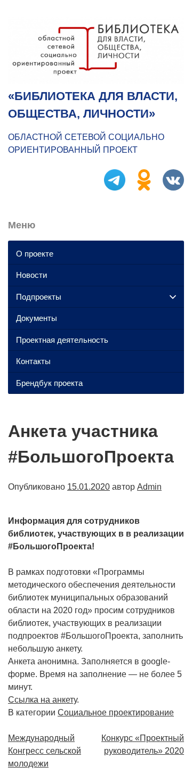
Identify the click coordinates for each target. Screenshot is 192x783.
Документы (36, 318)
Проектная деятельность (62, 339)
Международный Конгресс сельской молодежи (44, 750)
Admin (149, 486)
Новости (31, 274)
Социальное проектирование (116, 712)
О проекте (34, 253)
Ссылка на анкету (42, 699)
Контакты (33, 361)
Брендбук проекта (49, 383)
